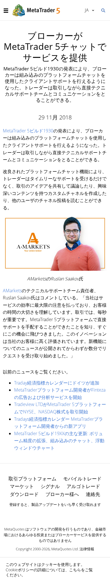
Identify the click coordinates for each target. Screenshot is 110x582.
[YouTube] (64, 514)
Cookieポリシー (20, 569)
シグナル (50, 486)
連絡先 (93, 494)
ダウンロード (24, 494)
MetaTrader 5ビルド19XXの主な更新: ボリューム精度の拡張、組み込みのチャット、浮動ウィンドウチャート (59, 440)
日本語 (86, 10)
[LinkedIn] (55, 514)
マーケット (22, 486)
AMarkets (12, 290)
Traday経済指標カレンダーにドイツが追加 (56, 383)
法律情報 (87, 548)
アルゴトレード (83, 486)
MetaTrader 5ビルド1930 (28, 131)
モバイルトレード (82, 478)
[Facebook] (46, 514)
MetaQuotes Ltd (64, 548)
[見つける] (103, 10)
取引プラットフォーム (32, 478)
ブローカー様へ (62, 494)
